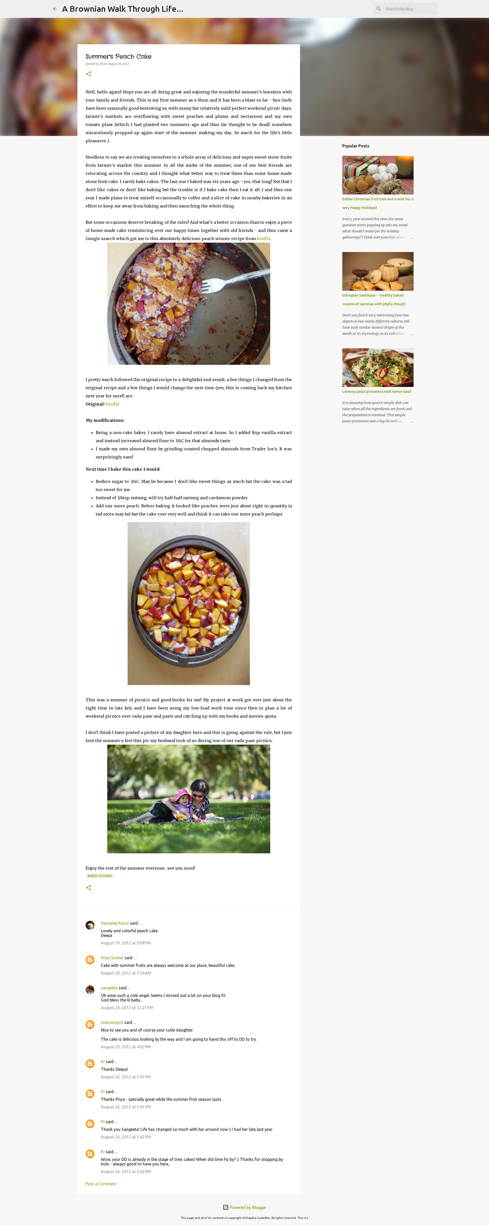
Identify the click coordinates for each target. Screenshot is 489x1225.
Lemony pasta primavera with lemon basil (376, 391)
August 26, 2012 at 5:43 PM (126, 1171)
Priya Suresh (112, 957)
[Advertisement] (326, 220)
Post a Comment (101, 1183)
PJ (103, 1061)
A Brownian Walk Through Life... (122, 8)
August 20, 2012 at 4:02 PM (126, 1047)
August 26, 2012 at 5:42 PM (126, 1137)
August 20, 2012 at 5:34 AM (126, 973)
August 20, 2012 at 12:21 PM (127, 1007)
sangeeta (109, 987)
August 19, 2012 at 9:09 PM (126, 943)
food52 (263, 238)
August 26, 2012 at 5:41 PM (126, 1077)
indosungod (112, 1022)
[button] (89, 74)
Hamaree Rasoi (115, 923)
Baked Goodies (100, 876)
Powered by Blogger (247, 1207)
